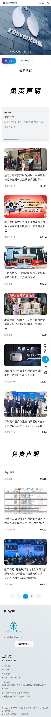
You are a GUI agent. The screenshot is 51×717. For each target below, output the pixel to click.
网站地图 (5, 714)
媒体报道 (25, 61)
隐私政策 (25, 714)
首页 (6, 51)
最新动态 (16, 51)
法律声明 (15, 714)
